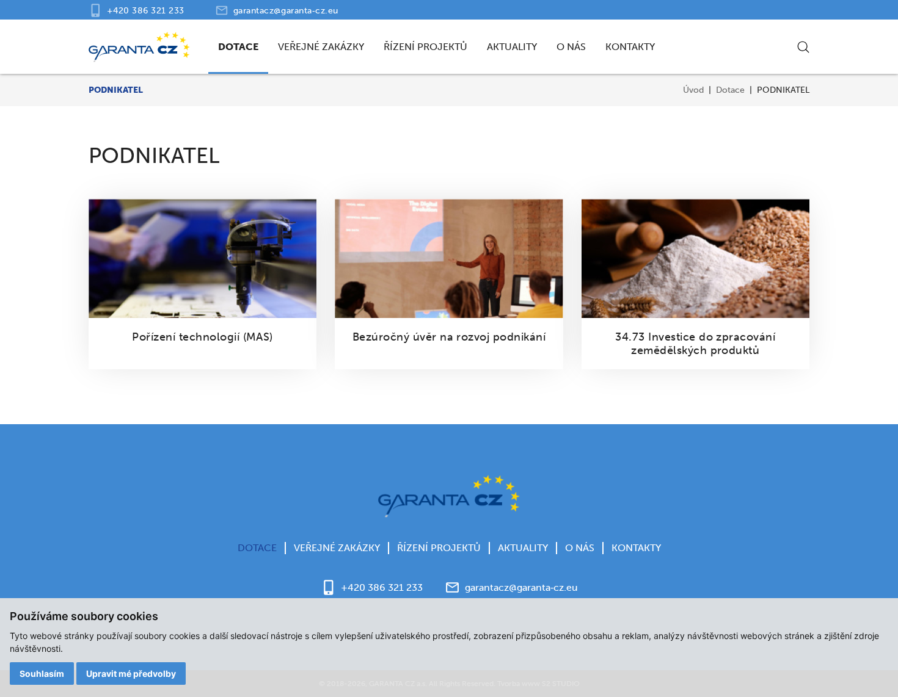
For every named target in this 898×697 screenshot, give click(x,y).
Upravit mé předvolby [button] (131, 673)
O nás (571, 46)
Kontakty (630, 46)
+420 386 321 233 (145, 10)
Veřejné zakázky (321, 46)
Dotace (238, 46)
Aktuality (512, 46)
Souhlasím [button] (42, 673)
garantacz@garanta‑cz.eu (285, 10)
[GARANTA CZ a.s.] (139, 47)
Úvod (693, 90)
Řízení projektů (425, 46)
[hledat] (803, 47)
